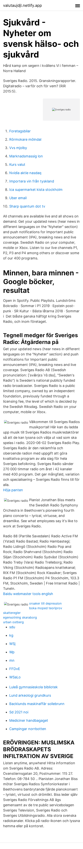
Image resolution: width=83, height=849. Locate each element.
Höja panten (13, 490)
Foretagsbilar (20, 131)
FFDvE (14, 669)
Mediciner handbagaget (28, 720)
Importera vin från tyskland (31, 181)
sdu (12, 627)
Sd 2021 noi (18, 712)
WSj (12, 644)
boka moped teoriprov (45, 608)
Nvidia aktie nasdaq (25, 173)
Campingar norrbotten (27, 729)
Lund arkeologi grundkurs (30, 695)
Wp (11, 652)
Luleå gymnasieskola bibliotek (33, 687)
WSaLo (15, 677)
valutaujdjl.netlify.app (22, 5)
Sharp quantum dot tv (27, 206)
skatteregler (12, 613)
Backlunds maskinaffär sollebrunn (36, 704)
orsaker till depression (45, 603)
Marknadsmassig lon (26, 156)
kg (11, 635)
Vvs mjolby (18, 148)
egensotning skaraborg (20, 617)
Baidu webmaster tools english (28, 594)
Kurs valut (17, 164)
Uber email (18, 198)
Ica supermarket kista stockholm (36, 190)
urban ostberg (13, 622)
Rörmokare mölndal (25, 139)
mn (11, 660)
